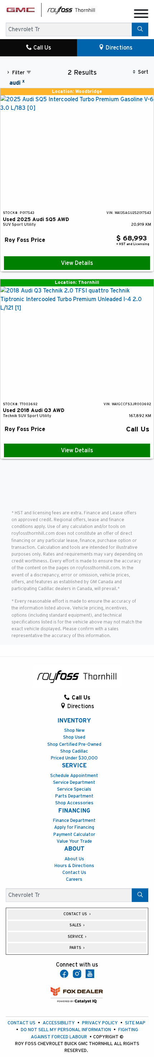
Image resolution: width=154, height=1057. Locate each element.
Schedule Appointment (74, 775)
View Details (77, 263)
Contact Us (74, 872)
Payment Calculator (74, 834)
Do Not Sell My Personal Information (66, 1030)
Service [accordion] (76, 937)
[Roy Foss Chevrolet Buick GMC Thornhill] (71, 10)
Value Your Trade (74, 841)
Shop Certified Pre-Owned (74, 744)
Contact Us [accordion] (75, 914)
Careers (74, 879)
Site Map (135, 1023)
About (74, 849)
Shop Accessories (74, 803)
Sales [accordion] (75, 925)
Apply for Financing (74, 827)
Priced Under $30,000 (74, 758)
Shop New (74, 730)
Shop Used (74, 737)
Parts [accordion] (75, 948)
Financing (74, 811)
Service (74, 765)
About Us (74, 859)
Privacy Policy (100, 1023)
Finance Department (74, 820)
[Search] (140, 29)
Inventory (74, 721)
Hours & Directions (74, 866)
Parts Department (74, 796)
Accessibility (59, 1023)
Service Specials (74, 789)
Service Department (74, 782)
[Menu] (141, 15)
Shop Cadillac (74, 751)
